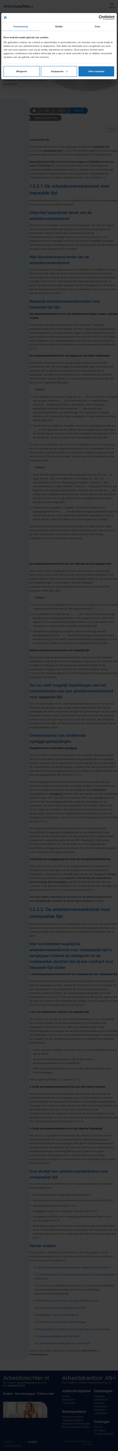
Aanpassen (57, 71)
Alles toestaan (96, 71)
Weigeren (21, 71)
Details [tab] (59, 26)
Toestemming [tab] (20, 26)
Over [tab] (97, 26)
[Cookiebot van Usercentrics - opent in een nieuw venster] (101, 17)
